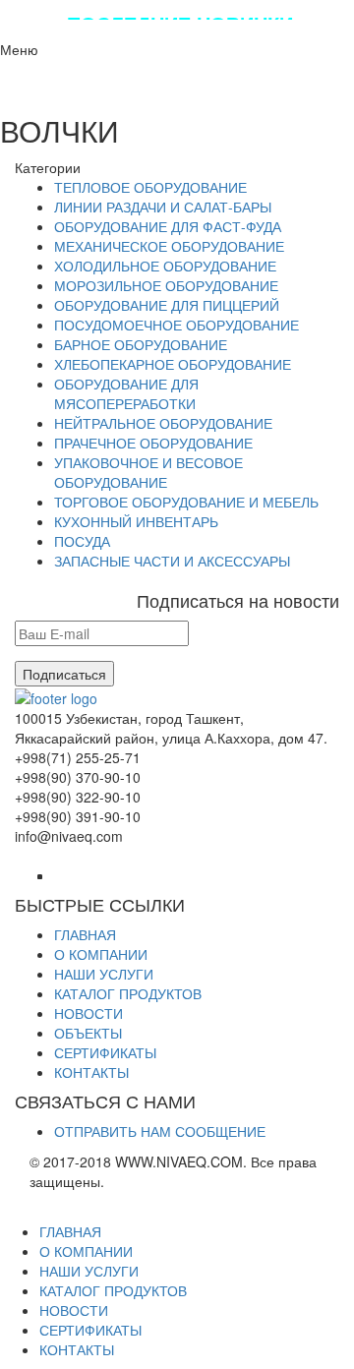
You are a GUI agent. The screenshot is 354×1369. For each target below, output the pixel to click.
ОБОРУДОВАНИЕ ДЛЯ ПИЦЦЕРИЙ (166, 305)
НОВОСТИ (88, 1013)
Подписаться (64, 674)
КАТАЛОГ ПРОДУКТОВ (128, 993)
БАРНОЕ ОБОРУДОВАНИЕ (140, 344)
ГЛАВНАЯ (85, 934)
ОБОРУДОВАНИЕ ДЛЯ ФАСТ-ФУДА (167, 226)
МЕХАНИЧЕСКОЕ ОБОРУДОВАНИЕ (169, 246)
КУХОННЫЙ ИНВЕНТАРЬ (136, 521)
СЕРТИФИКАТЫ (105, 1052)
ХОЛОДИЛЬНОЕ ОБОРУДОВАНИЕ (165, 265)
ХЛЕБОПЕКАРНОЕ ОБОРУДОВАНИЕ (172, 364)
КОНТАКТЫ (91, 1072)
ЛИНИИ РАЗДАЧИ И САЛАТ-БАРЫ (162, 206)
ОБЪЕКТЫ (88, 1032)
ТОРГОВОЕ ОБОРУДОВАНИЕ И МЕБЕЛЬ (186, 501)
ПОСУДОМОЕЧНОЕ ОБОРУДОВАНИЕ (176, 324)
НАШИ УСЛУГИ (103, 973)
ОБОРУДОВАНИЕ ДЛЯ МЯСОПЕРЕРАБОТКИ (126, 393)
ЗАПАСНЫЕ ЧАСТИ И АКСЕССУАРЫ (172, 560)
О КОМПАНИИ (101, 954)
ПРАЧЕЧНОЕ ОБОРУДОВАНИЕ (153, 442)
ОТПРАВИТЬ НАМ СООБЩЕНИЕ (160, 1131)
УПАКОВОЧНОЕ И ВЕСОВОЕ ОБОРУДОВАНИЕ (148, 472)
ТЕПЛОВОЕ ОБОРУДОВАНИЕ (150, 187)
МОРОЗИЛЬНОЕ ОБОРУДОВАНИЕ (166, 285)
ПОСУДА (82, 541)
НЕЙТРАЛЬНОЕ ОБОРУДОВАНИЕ (163, 423)
